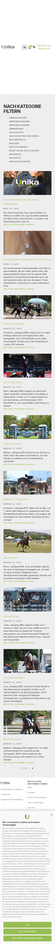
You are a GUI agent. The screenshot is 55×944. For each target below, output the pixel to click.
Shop (30, 787)
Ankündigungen (19, 121)
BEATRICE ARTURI (12, 739)
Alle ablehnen (27, 931)
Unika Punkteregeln (36, 803)
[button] (51, 814)
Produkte (15, 154)
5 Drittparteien (30, 828)
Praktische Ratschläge (24, 151)
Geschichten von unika (24, 136)
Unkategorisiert (20, 161)
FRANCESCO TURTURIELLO (16, 499)
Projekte (15, 158)
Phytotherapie (18, 147)
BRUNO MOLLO (11, 558)
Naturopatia (17, 140)
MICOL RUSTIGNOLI (13, 382)
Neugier (14, 143)
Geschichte (16, 132)
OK (27, 925)
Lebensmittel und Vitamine (12, 789)
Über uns (31, 808)
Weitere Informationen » (20, 225)
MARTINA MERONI (12, 444)
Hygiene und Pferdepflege (12, 799)
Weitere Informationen (27, 938)
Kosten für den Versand (37, 797)
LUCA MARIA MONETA (14, 678)
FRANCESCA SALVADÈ (14, 324)
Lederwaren (6, 794)
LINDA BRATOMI (11, 616)
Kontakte (31, 792)
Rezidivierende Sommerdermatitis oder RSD (27, 259)
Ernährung (16, 129)
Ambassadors (18, 118)
